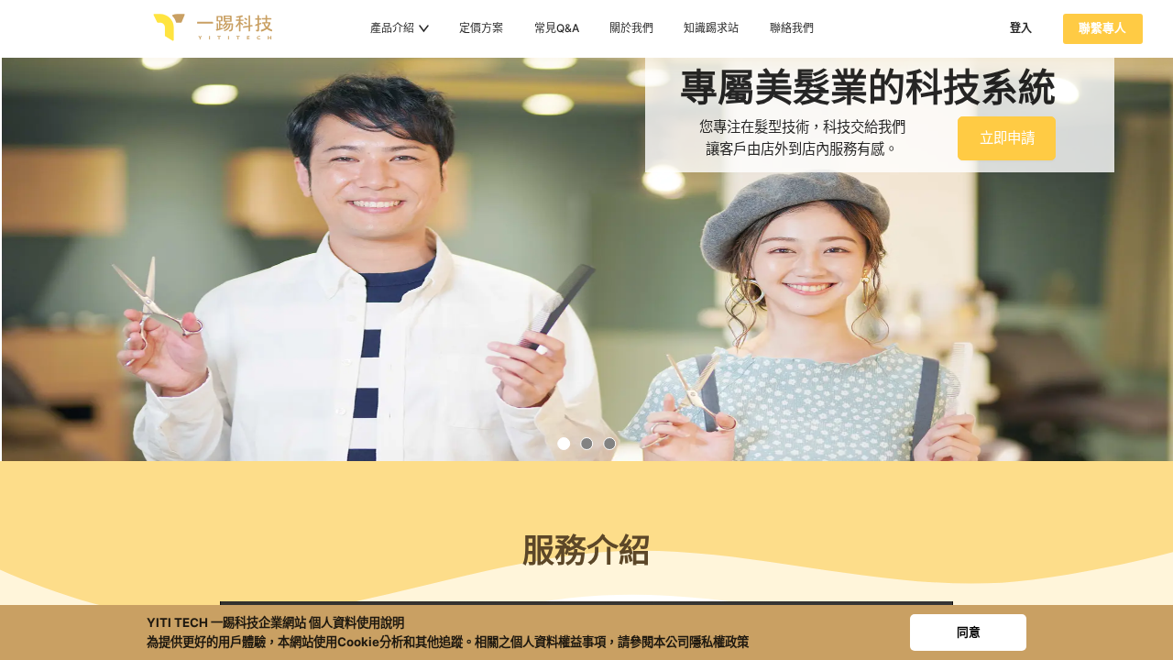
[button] (563, 444)
